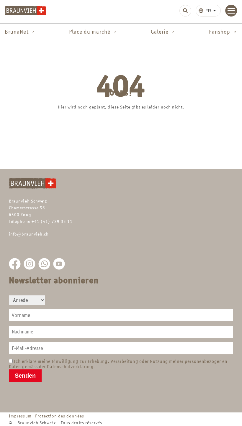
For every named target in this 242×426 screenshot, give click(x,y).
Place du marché (89, 32)
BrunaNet (17, 32)
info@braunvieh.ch (29, 233)
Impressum (21, 415)
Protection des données (59, 415)
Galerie (160, 32)
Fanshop (219, 32)
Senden (25, 375)
